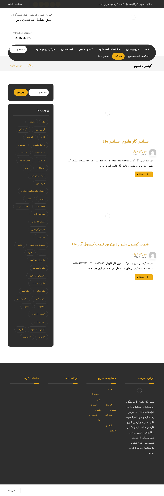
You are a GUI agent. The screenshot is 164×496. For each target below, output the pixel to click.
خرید (27, 168)
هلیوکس (25, 291)
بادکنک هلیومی (39, 145)
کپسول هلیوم (39, 322)
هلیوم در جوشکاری (37, 276)
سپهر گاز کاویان (139, 151)
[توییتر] (58, 4)
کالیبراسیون (22, 299)
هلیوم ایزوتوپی (39, 268)
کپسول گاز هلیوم (38, 329)
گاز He (20, 329)
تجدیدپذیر (21, 145)
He (43, 122)
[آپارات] (35, 4)
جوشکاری (41, 168)
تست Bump (40, 153)
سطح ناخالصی (39, 214)
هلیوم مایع (41, 291)
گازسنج (42, 337)
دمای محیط (40, 206)
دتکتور (29, 199)
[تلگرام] (132, 463)
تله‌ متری (41, 160)
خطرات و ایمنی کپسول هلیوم (33, 191)
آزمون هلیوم (40, 129)
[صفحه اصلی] (39, 65)
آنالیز (43, 137)
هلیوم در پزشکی (38, 283)
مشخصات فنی (95, 397)
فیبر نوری (41, 237)
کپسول (27, 306)
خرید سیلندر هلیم (38, 176)
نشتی (42, 252)
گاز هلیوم (27, 337)
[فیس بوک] (144, 470)
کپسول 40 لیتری (38, 314)
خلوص (42, 199)
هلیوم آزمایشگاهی (37, 260)
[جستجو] (13, 49)
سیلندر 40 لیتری (38, 222)
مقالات (108, 415)
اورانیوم (30, 137)
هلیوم (30, 252)
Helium (31, 122)
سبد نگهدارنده (22, 206)
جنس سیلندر (25, 160)
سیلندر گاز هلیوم (38, 229)
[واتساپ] (52, 4)
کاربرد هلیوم (40, 299)
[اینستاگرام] (46, 4)
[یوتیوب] (41, 4)
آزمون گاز (23, 129)
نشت (20, 245)
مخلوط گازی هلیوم (37, 245)
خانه (109, 389)
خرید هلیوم (40, 183)
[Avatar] (152, 152)
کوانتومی (41, 306)
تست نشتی (22, 153)
